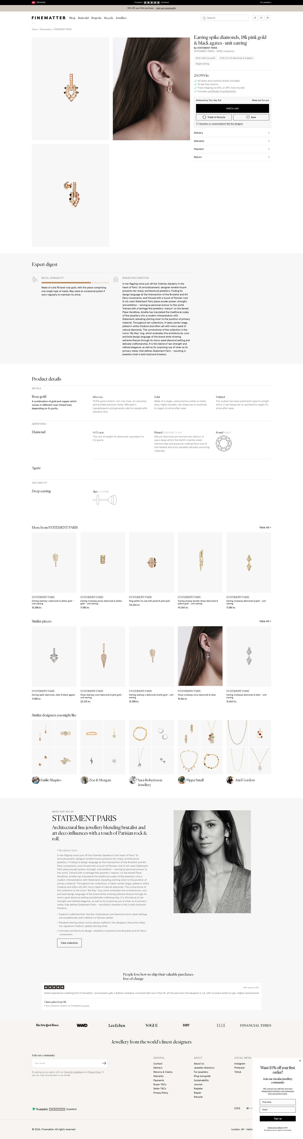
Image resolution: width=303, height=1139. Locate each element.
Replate (198, 1088)
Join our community (166, 8)
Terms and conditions (275, 1127)
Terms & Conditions (73, 1072)
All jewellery (46, 29)
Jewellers (121, 18)
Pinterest (239, 1068)
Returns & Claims (162, 1072)
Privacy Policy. (94, 1072)
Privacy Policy (160, 1093)
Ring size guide (202, 1076)
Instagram (239, 1063)
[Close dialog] (300, 1060)
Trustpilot (84, 1006)
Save (253, 117)
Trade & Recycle (216, 117)
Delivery (157, 1068)
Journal (198, 1084)
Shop (72, 18)
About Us (199, 1063)
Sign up (278, 1118)
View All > (265, 527)
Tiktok (237, 1072)
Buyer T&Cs (159, 1084)
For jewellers (265, 2)
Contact (157, 1063)
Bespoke (96, 18)
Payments (158, 1080)
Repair (197, 1093)
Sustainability (201, 1080)
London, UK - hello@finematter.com (251, 1129)
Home (35, 29)
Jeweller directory (204, 1068)
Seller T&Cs (159, 1088)
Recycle (108, 18)
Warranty (158, 1076)
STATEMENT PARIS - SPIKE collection (214, 51)
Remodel (83, 18)
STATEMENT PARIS (62, 29)
